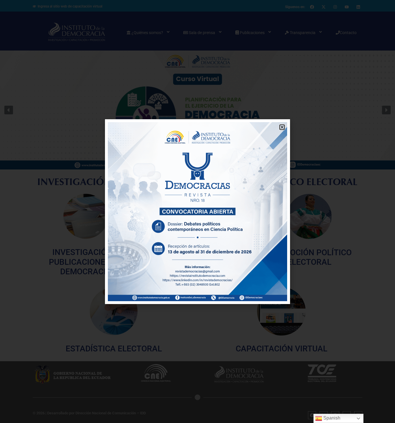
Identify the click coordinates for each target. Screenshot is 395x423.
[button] (282, 127)
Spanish (331, 417)
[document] (197, 211)
